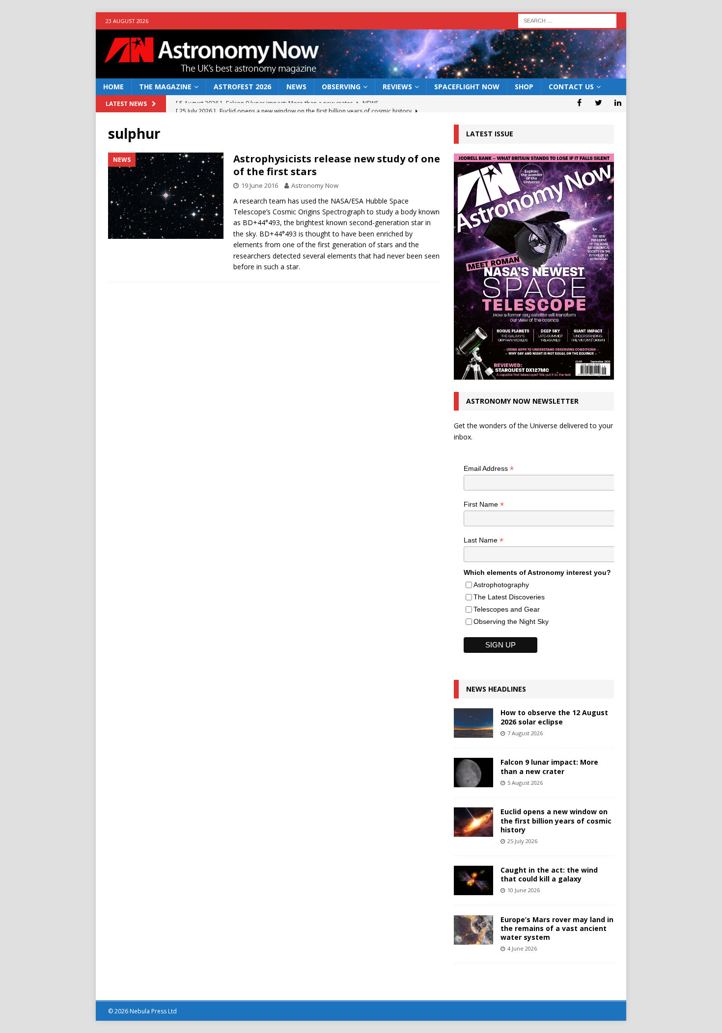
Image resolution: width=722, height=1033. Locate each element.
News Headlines (496, 689)
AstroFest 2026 (242, 86)
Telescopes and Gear (506, 609)
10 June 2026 (523, 890)
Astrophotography (501, 585)
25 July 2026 (522, 841)
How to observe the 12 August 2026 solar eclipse (554, 717)
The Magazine (165, 86)
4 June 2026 (522, 948)
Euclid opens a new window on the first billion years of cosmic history (555, 820)
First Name (484, 504)
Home (113, 86)
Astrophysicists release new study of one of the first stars (336, 165)
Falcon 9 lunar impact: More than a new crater (549, 766)
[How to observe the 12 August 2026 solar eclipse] (473, 723)
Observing (341, 86)
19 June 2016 (259, 185)
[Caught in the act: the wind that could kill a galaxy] (473, 880)
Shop (524, 86)
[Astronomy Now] (361, 72)
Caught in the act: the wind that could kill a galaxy (549, 874)
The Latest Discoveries (509, 597)
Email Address (489, 468)
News (296, 86)
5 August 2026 (525, 782)
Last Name (483, 540)
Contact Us (571, 86)
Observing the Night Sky (511, 621)
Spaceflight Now (467, 86)
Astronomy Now (314, 185)
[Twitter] (598, 102)
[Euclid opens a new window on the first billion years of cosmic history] (473, 822)
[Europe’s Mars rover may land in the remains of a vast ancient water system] (473, 930)
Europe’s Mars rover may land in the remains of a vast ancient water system (556, 928)
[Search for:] (567, 20)
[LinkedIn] (617, 102)
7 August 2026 (525, 733)
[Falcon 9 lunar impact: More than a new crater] (473, 772)
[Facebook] (579, 102)
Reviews (397, 86)
